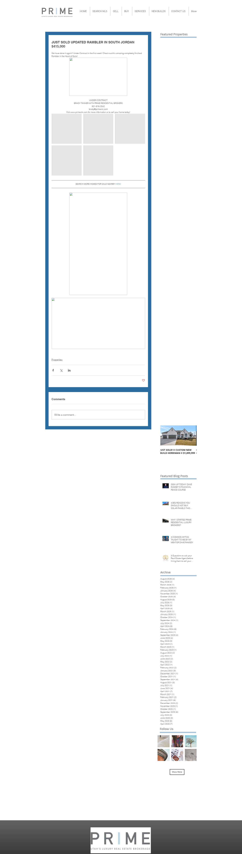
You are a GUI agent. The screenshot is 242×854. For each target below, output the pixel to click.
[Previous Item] (165, 435)
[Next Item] (191, 435)
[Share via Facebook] (53, 370)
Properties (57, 359)
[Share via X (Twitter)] (61, 370)
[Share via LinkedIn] (69, 370)
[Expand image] (67, 129)
